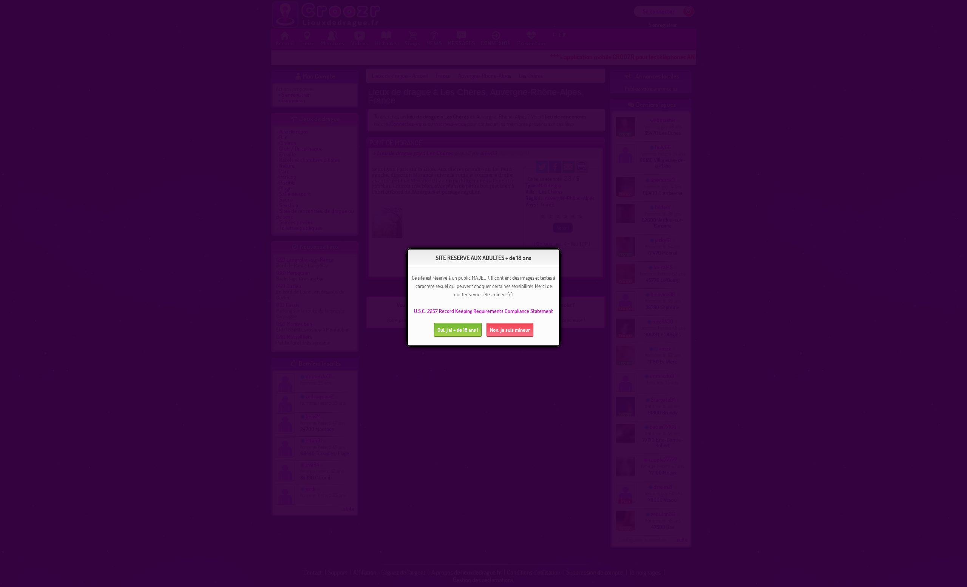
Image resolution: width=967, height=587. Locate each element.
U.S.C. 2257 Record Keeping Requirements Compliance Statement (483, 310)
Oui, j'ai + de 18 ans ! (457, 329)
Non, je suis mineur (510, 329)
